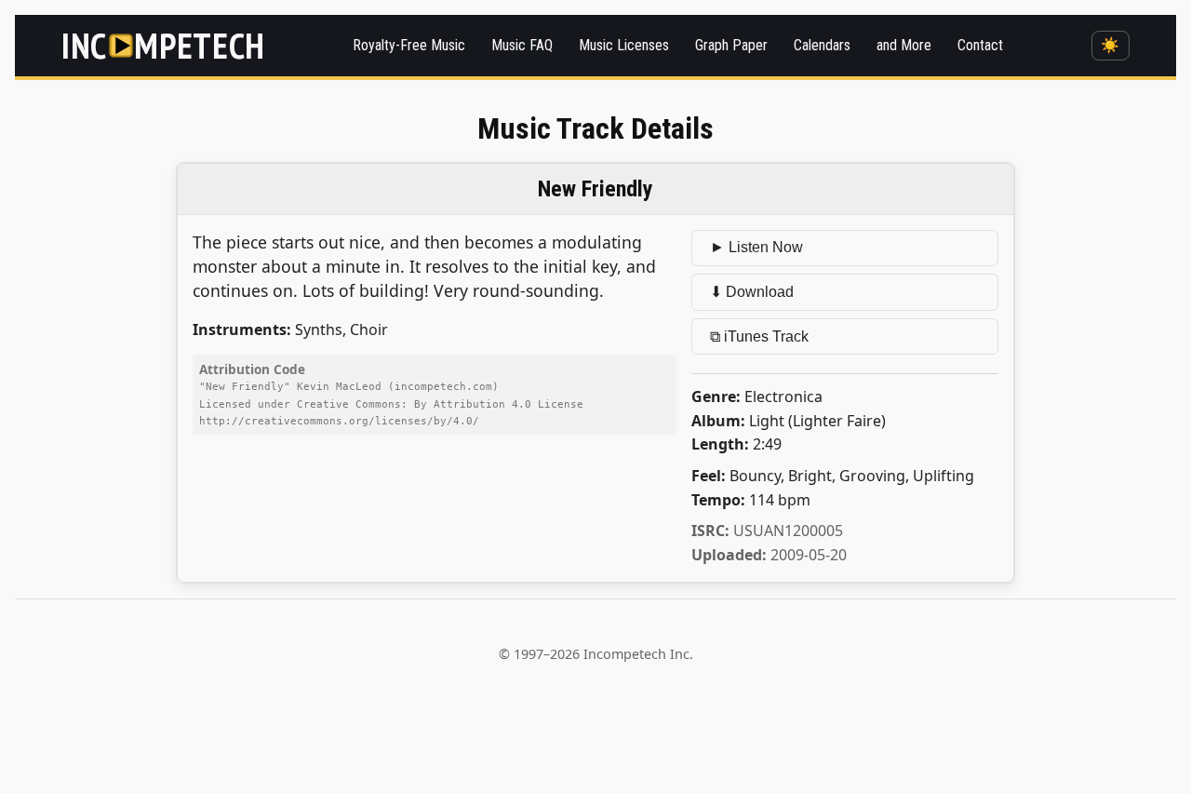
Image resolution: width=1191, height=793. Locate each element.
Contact (980, 45)
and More (904, 45)
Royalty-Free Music (409, 45)
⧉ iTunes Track (759, 336)
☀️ (1110, 45)
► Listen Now (756, 247)
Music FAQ (522, 45)
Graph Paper (731, 45)
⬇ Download (752, 292)
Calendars (822, 45)
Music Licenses (624, 45)
